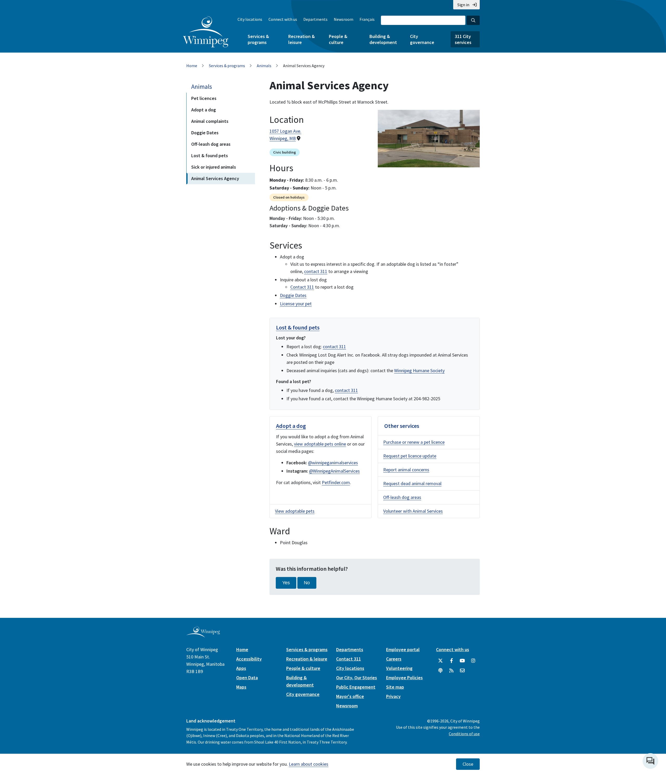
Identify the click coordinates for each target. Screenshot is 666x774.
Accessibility (249, 659)
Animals (264, 65)
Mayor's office (350, 696)
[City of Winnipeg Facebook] (451, 660)
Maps (241, 687)
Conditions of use (464, 733)
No (307, 582)
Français (367, 19)
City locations (250, 19)
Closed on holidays (289, 197)
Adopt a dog (203, 110)
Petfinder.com (336, 482)
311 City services (463, 39)
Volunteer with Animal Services (413, 511)
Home (191, 65)
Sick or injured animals (213, 167)
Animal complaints (209, 121)
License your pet (296, 304)
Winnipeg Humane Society (419, 370)
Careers (393, 659)
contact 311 (315, 271)
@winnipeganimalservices (333, 463)
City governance (422, 39)
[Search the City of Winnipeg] (473, 20)
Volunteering (399, 668)
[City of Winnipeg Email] (462, 670)
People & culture (338, 39)
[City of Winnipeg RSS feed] (451, 670)
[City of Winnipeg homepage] (203, 635)
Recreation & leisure (301, 39)
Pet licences (203, 98)
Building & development (383, 39)
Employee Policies (404, 678)
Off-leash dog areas (210, 144)
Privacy (393, 696)
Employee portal (403, 649)
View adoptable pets (295, 511)
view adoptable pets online (320, 444)
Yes (286, 582)
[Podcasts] (440, 670)
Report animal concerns (406, 470)
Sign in (463, 4)
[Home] (205, 31)
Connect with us (282, 19)
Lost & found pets (209, 155)
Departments (315, 19)
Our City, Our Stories (356, 678)
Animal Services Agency (215, 178)
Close (468, 764)
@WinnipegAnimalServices (334, 471)
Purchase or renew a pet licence (414, 442)
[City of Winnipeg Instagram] (473, 660)
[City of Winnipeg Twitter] (440, 660)
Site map (395, 687)
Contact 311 (302, 287)
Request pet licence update (409, 456)
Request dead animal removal (412, 483)
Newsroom (343, 19)
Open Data (247, 678)
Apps (241, 668)
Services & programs (258, 39)
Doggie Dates (205, 133)
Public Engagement (355, 687)
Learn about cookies (308, 764)
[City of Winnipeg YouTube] (462, 660)
